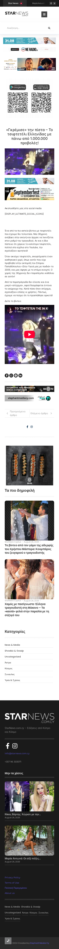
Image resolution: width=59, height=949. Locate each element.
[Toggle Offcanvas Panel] (44, 14)
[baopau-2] (29, 465)
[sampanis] (29, 181)
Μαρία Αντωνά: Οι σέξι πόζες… (23, 858)
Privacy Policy (12, 877)
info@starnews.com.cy (17, 753)
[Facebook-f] (27, 426)
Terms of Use (12, 882)
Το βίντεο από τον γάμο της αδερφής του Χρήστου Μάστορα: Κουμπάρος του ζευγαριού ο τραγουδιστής (29, 548)
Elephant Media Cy (39, 943)
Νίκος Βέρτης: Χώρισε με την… (23, 814)
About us (10, 893)
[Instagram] (31, 426)
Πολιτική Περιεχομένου (16, 887)
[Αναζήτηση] (49, 28)
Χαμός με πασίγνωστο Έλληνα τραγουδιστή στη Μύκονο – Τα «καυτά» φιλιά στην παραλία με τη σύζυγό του (27, 609)
